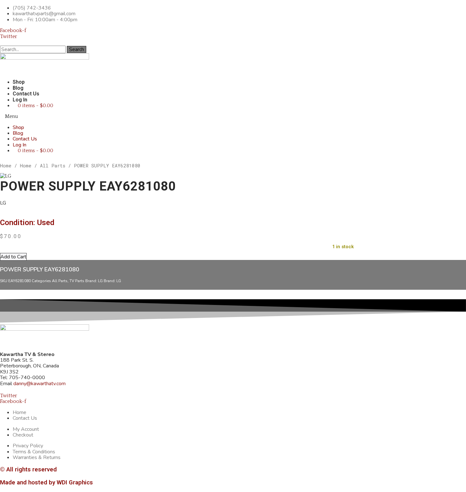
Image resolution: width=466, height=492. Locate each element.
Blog (18, 88)
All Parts (52, 166)
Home (5, 166)
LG (100, 280)
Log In (20, 100)
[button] (180, 116)
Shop (19, 82)
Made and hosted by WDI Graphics (46, 482)
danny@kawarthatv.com (39, 383)
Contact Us (26, 94)
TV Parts (76, 280)
